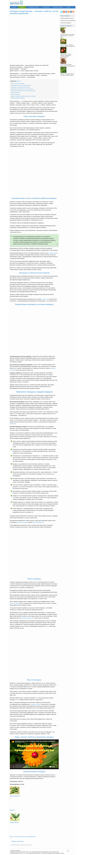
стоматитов (45, 299)
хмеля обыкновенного (38, 522)
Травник (22, 7)
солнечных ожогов (14, 603)
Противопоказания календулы (18, 97)
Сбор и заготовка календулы (18, 83)
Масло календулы (15, 92)
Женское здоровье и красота (67, 18)
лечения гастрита (53, 253)
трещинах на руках (35, 704)
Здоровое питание (58, 7)
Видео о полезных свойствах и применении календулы (24, 96)
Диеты (68, 7)
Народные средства (33, 7)
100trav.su (24, 853)
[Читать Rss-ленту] (73, 12)
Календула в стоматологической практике (21, 87)
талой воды (13, 423)
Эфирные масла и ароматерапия (68, 20)
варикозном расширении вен (26, 618)
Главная (14, 7)
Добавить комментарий (17, 841)
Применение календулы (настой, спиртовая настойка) (23, 90)
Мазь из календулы (16, 94)
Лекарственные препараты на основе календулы (22, 88)
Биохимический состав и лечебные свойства (21, 85)
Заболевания (45, 7)
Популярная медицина (66, 22)
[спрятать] (18, 81)
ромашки (20, 522)
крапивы (25, 522)
